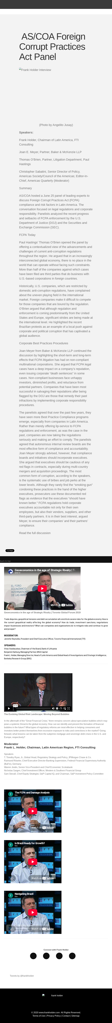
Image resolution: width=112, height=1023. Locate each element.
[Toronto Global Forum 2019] (42, 609)
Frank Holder (35, 9)
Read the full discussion (35, 533)
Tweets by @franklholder (22, 976)
